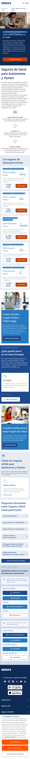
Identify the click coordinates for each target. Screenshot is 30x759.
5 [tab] (8, 394)
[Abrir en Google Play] (15, 687)
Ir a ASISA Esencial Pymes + (8, 285)
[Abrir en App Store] (15, 692)
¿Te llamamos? (21, 186)
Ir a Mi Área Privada (11, 399)
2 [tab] (3, 394)
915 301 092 (16, 657)
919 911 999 (16, 649)
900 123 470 (16, 593)
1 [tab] (1, 394)
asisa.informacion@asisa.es (16, 635)
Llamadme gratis (15, 598)
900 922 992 (16, 640)
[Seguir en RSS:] (5, 681)
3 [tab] (5, 394)
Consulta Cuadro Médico (12, 338)
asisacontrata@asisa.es (16, 606)
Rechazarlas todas (15, 748)
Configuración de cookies (15, 754)
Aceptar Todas (15, 742)
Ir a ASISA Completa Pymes (8, 186)
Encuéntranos (16, 615)
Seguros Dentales (7, 494)
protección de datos (21, 737)
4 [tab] (6, 394)
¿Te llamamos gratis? (15, 59)
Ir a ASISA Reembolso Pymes (8, 237)
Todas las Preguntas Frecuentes (15, 560)
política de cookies (10, 737)
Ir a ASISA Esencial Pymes (8, 260)
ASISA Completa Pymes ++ (8, 211)
